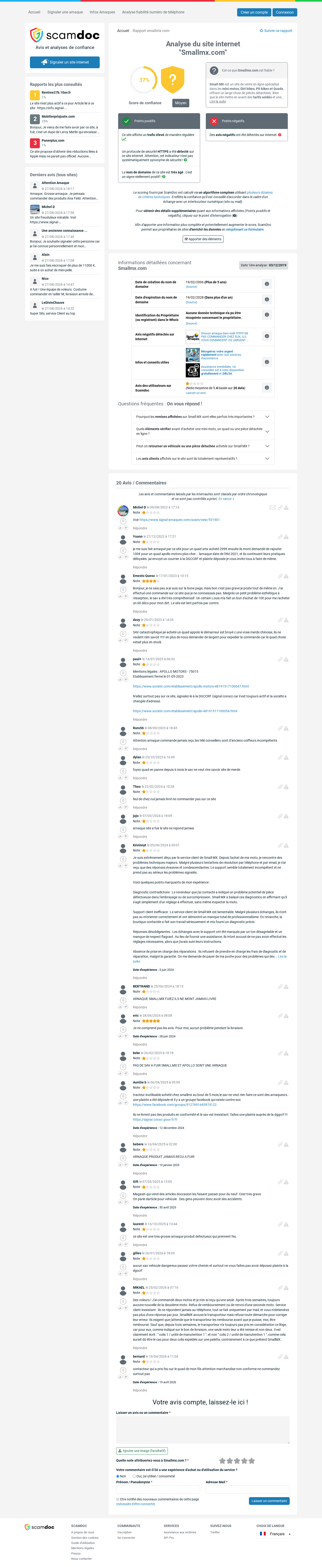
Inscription (124, 1532)
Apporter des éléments (204, 239)
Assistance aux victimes (180, 1532)
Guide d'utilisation (83, 1543)
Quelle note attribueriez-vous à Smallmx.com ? (152, 1460)
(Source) (191, 286)
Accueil (34, 12)
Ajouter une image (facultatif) (143, 1451)
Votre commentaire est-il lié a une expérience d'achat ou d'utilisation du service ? (176, 1470)
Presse (76, 1553)
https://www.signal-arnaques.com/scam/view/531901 (180, 520)
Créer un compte (254, 12)
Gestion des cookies (85, 1537)
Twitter (215, 1532)
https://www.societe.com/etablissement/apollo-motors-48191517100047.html (191, 686)
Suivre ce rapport (278, 30)
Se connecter (126, 1537)
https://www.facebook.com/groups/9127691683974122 (175, 1105)
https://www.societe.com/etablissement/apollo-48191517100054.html (185, 711)
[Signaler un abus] (286, 507)
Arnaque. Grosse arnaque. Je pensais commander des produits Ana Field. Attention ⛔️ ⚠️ (63, 198)
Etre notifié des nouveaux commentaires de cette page (157, 1501)
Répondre (140, 528)
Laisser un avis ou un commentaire (143, 1413)
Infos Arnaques (102, 12)
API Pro (169, 1537)
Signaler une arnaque (65, 12)
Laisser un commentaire (269, 1501)
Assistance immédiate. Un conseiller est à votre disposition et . (222, 370)
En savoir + (226, 499)
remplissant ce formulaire (245, 229)
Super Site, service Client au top (52, 313)
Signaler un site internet (69, 62)
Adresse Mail (216, 1482)
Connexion (285, 12)
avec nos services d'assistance (221, 355)
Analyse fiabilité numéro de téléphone (153, 12)
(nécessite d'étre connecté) (135, 1504)
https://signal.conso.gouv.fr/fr (155, 1119)
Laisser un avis (196, 393)
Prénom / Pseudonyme (134, 1482)
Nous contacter (81, 1558)
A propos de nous (82, 1532)
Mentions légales (82, 1548)
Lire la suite (218, 101)
